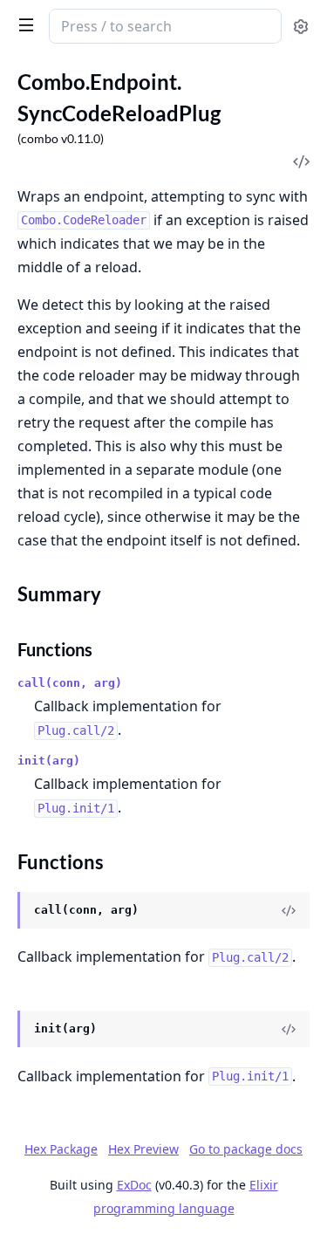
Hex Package (61, 1149)
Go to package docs (246, 1149)
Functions (54, 649)
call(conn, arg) (69, 682)
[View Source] (288, 910)
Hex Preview (143, 1149)
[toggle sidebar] (22, 24)
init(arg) (48, 760)
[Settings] (301, 27)
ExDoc (134, 1184)
